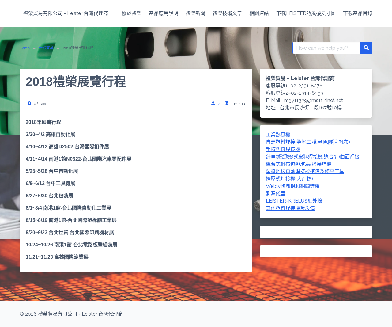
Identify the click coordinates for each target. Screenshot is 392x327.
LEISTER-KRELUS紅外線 (294, 201)
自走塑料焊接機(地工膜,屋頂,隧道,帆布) (308, 142)
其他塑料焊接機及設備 (290, 208)
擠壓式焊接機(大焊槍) (289, 179)
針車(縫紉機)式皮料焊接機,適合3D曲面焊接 (313, 157)
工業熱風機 (278, 135)
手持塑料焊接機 (283, 149)
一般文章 (46, 48)
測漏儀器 (275, 193)
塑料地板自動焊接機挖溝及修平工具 (305, 171)
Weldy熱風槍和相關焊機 (293, 186)
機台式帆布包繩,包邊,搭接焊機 (298, 164)
